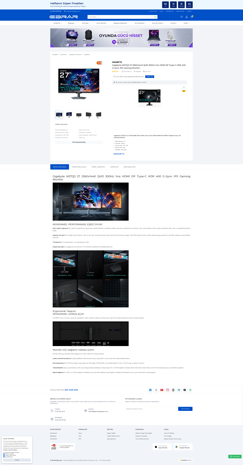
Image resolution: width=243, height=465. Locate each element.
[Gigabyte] (117, 62)
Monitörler (85, 23)
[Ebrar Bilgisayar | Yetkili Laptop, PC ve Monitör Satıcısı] (63, 17)
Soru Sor (148, 71)
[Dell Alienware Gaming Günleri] (121, 37)
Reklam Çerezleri (9, 454)
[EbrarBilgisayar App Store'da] (162, 447)
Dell (80, 436)
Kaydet (17, 460)
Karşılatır (138, 71)
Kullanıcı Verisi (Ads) (10, 455)
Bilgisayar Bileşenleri (120, 23)
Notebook (56, 23)
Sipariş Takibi (111, 433)
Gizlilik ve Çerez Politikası (10, 450)
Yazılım (186, 23)
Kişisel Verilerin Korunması (172, 439)
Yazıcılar (173, 23)
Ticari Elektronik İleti (142, 439)
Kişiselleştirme (9, 457)
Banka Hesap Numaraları (144, 433)
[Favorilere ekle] (183, 87)
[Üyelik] (187, 17)
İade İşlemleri (111, 439)
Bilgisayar (71, 23)
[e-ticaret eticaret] (186, 460)
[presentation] (55, 82)
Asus (80, 433)
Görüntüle (185, 409)
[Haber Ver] (149, 76)
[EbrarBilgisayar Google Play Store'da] (183, 447)
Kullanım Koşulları (141, 436)
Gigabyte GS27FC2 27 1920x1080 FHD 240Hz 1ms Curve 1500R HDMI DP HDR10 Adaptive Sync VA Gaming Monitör (147, 136)
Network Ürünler (157, 23)
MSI (80, 439)
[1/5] (113, 71)
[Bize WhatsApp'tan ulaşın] (52, 419)
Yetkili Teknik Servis (113, 436)
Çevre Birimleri (101, 23)
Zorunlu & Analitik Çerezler (12, 452)
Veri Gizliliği (167, 436)
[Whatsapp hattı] (235, 456)
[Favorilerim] (181, 17)
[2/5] (113, 71)
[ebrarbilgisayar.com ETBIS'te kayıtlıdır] (54, 447)
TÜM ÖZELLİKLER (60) (79, 142)
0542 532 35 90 (56, 11)
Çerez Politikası (169, 433)
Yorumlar (128, 71)
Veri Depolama (139, 23)
